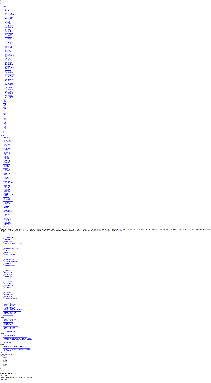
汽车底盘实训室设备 (9, 71)
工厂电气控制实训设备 (9, 27)
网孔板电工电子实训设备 (10, 14)
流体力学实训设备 (8, 60)
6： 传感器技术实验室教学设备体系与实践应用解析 (13, 309)
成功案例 (4, 105)
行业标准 (4, 100)
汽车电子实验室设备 (9, 92)
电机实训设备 (7, 22)
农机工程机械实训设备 (9, 97)
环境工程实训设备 (8, 56)
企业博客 (4, 107)
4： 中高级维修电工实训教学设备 (9, 307)
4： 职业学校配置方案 (7, 350)
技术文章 (4, 101)
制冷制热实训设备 (8, 47)
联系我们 (9, 2)
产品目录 (2, 135)
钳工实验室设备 (8, 63)
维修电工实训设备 (8, 13)
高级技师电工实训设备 (9, 10)
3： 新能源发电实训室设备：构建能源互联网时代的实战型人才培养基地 (17, 349)
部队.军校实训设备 (8, 85)
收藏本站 (6, 2)
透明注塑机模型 (8, 70)
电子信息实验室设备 (7, 139)
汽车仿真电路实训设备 (9, 79)
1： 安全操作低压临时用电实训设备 (9, 319)
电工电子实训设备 (8, 21)
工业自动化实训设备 (9, 17)
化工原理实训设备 (8, 59)
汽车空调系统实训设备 (9, 75)
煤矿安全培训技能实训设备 (10, 55)
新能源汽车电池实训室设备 (10, 84)
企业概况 (4, 6)
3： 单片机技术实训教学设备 (8, 305)
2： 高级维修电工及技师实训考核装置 (10, 304)
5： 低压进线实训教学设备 (8, 324)
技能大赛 (4, 104)
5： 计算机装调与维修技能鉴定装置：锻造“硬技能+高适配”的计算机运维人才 (18, 341)
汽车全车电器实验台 (9, 76)
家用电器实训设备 (8, 46)
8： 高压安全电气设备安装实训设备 (9, 328)
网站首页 (4, 113)
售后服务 (4, 108)
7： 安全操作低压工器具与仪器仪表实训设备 (11, 327)
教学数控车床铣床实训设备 (10, 67)
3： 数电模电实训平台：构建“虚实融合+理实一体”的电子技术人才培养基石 (17, 338)
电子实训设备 (7, 29)
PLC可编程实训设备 (9, 19)
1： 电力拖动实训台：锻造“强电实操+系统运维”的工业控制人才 (15, 346)
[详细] (121, 230)
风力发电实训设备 (6, 172)
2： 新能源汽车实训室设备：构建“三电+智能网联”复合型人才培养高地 (16, 348)
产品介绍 (4, 9)
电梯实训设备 (7, 41)
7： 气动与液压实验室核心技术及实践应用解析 (12, 311)
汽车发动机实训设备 (9, 72)
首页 (3, 5)
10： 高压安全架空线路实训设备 (9, 331)
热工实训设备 (7, 66)
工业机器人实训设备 (9, 96)
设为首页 (2, 2)
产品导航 (4, 99)
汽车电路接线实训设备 (9, 89)
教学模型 (6, 88)
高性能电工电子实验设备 (10, 25)
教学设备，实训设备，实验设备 (6, 354)
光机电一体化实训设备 (9, 38)
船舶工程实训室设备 (9, 87)
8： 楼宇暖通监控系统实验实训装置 (9, 312)
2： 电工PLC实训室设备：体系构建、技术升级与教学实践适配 (15, 337)
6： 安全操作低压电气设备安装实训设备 (10, 326)
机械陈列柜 (7, 52)
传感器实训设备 (8, 39)
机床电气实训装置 (8, 34)
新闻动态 (4, 8)
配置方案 (4, 103)
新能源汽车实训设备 (9, 83)
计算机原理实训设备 (9, 33)
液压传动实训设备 (8, 37)
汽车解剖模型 (7, 80)
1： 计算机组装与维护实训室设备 (9, 335)
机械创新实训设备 (8, 54)
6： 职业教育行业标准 (7, 342)
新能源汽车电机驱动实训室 (10, 91)
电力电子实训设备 (8, 18)
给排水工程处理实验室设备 (10, 93)
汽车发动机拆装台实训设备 (10, 74)
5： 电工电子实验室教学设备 (8, 308)
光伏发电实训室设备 (9, 42)
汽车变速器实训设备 (9, 78)
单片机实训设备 (8, 30)
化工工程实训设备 (8, 58)
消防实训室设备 (8, 51)
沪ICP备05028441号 (4, 379)
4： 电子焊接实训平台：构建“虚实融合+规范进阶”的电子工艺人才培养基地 (17, 339)
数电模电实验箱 (8, 35)
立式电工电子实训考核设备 (10, 23)
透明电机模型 (7, 68)
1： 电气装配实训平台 (7, 303)
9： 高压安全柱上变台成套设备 (9, 330)
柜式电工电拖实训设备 (9, 31)
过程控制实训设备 (8, 62)
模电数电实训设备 (8, 26)
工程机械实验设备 (8, 95)
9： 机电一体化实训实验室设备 (9, 313)
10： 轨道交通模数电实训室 (8, 315)
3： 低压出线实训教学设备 (8, 322)
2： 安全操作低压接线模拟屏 (8, 320)
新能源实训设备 (8, 43)
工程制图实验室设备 (9, 64)
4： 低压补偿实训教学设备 (8, 323)
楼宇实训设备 (7, 50)
